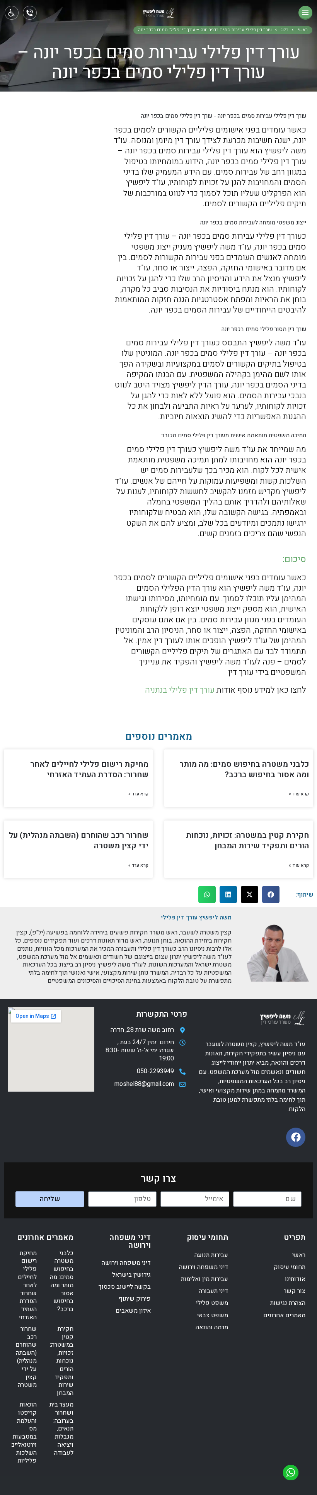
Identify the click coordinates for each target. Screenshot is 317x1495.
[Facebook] (295, 1137)
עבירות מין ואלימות (204, 1279)
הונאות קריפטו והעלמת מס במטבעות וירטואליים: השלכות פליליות (23, 1433)
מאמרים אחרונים (284, 1315)
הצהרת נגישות (287, 1303)
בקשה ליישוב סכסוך (125, 1286)
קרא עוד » (299, 794)
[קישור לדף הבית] (158, 14)
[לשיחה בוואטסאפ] (290, 1472)
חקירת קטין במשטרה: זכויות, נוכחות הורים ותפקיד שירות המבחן (247, 840)
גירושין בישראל (131, 1274)
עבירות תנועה (211, 1255)
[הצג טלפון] (30, 13)
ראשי (303, 30)
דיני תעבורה (213, 1291)
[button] (271, 894)
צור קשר (294, 1291)
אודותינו (295, 1279)
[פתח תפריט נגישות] (12, 13)
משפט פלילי (212, 1303)
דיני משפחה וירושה (203, 1267)
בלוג (284, 30)
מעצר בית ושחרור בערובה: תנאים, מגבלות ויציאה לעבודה (61, 1429)
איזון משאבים (133, 1310)
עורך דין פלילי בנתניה (180, 690)
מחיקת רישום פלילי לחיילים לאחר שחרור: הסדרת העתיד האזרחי (89, 769)
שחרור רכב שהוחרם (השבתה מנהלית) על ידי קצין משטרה (78, 840)
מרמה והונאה (212, 1327)
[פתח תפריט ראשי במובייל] (305, 13)
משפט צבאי (212, 1315)
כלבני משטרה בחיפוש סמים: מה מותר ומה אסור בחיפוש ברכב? (244, 769)
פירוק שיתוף (135, 1298)
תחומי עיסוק (289, 1267)
